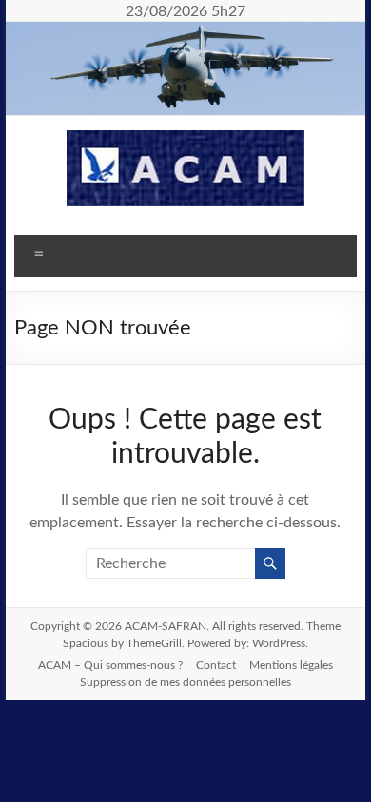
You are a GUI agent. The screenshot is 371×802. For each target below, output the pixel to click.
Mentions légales (291, 665)
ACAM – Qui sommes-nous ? (110, 665)
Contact (216, 665)
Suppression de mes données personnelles (185, 682)
